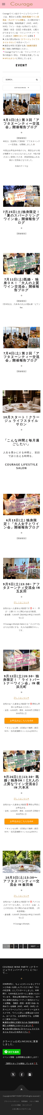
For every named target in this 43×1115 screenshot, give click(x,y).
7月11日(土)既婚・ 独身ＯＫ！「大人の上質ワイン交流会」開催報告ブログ (21, 284)
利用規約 (25, 1101)
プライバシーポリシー (12, 1101)
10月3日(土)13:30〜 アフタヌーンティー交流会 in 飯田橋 (22, 881)
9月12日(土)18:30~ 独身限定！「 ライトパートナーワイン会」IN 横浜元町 (21, 681)
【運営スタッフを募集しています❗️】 (21, 1063)
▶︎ (9, 58)
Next (33, 946)
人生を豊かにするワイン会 (21, 1109)
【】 (19, 36)
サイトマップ (27, 1105)
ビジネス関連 (16, 1105)
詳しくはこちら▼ (21, 602)
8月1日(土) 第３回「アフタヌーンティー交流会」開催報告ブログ (21, 123)
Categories (20, 87)
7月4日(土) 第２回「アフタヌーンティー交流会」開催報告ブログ (21, 356)
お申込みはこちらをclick (21, 720)
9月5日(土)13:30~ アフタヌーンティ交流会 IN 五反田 (21, 587)
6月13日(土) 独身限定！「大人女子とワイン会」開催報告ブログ (22, 523)
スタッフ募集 (34, 1101)
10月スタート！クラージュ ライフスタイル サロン (21, 420)
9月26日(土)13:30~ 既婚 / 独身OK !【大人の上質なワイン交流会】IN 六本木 (22, 782)
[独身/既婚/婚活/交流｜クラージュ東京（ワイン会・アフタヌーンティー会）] (21, 4)
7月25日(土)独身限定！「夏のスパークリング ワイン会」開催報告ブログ (21, 217)
